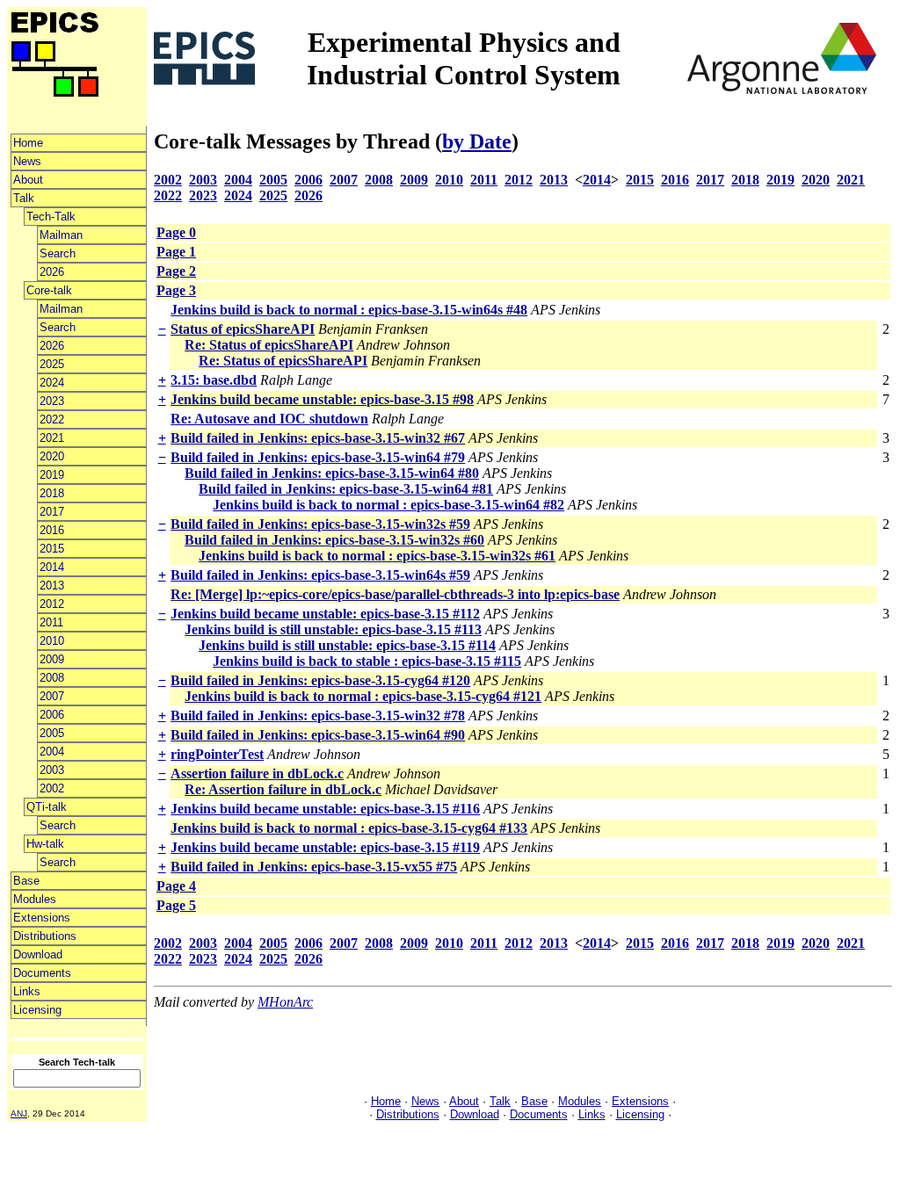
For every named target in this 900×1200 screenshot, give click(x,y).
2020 (52, 456)
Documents (42, 973)
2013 (52, 585)
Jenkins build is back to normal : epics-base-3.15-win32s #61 (377, 555)
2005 (52, 733)
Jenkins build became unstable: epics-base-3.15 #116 (325, 808)
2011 (51, 622)
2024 (52, 382)
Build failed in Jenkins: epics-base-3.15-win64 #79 (318, 457)
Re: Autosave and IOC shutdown (269, 418)
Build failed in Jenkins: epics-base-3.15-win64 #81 (346, 488)
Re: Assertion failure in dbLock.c (283, 789)
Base (26, 880)
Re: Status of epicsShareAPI (269, 344)
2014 (52, 567)
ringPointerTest (217, 754)
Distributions (44, 936)
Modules (34, 899)
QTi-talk (46, 806)
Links (26, 991)
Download (37, 954)
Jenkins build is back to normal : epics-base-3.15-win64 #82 (388, 504)
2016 (52, 530)
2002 (52, 788)
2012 (52, 604)
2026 (52, 271)
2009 (52, 659)
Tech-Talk (51, 216)
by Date (477, 141)
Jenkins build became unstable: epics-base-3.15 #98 (322, 399)
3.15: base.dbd (214, 379)
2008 (52, 677)
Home (28, 142)
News (27, 161)
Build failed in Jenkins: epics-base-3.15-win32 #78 (318, 715)
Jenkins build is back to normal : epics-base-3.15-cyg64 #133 (349, 827)
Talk (23, 198)
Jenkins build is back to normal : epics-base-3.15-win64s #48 (349, 309)
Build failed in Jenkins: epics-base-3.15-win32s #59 (320, 524)
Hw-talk (45, 843)
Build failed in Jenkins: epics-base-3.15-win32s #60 (334, 539)
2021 (52, 438)
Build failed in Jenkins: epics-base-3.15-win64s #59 (320, 574)
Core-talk (49, 290)
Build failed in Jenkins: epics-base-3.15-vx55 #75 (314, 866)
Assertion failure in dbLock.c (257, 773)
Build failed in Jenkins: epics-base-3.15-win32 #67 (318, 437)
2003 (52, 770)
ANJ (19, 1113)
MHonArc (285, 1001)
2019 (52, 474)
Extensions (41, 917)
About (28, 179)
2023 (52, 401)
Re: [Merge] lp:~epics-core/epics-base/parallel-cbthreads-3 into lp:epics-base (395, 594)
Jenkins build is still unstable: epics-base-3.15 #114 (347, 645)
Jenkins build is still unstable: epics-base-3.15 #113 (333, 629)
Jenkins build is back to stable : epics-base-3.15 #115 (367, 661)
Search (58, 253)
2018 (52, 493)
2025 (52, 364)
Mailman (61, 235)
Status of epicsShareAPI (243, 329)
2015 (52, 548)
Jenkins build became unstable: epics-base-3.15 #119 (325, 847)
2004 (52, 751)
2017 (52, 511)
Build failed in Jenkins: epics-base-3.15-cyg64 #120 (320, 680)
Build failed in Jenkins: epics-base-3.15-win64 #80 (332, 473)
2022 (52, 419)
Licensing (37, 1009)
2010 (52, 640)
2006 (52, 714)
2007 (52, 696)
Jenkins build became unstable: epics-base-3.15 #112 (325, 613)
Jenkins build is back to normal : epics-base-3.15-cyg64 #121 (363, 696)
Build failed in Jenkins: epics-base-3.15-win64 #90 (318, 734)
